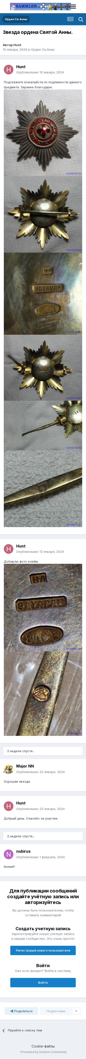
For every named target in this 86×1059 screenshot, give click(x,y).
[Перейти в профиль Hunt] (8, 69)
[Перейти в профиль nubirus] (8, 854)
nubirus (23, 851)
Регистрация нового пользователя (43, 950)
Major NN (25, 766)
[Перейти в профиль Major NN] (8, 769)
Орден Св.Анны (42, 49)
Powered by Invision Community (44, 1052)
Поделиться (22, 1011)
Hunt (17, 45)
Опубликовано (40, 72)
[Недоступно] (43, 132)
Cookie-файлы (43, 1046)
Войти (43, 982)
